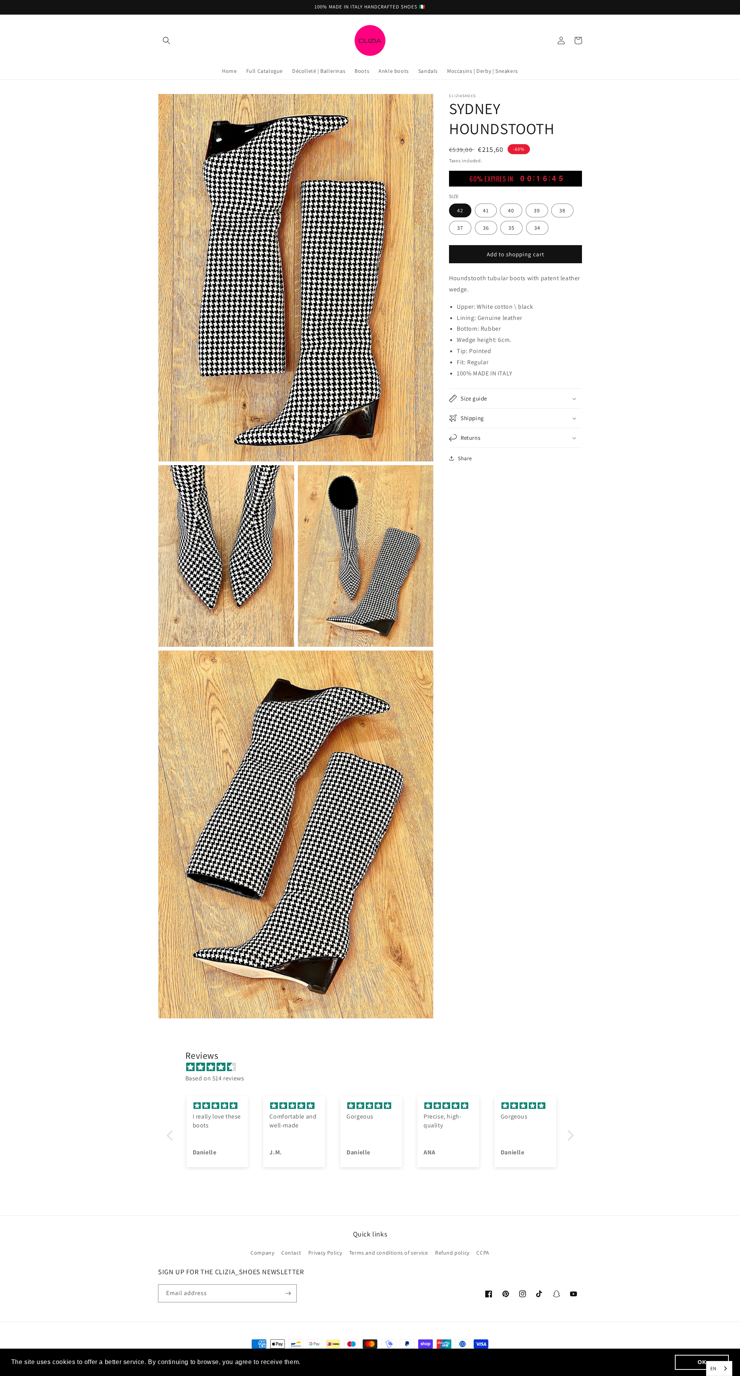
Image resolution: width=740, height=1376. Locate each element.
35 (511, 227)
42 (460, 210)
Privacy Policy (325, 1252)
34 (537, 227)
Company (262, 1252)
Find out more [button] (324, 1362)
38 (562, 210)
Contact (291, 1252)
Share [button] (465, 458)
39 (537, 210)
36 (486, 227)
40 (511, 210)
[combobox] (719, 1368)
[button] (166, 40)
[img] (374, 1067)
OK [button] (702, 1362)
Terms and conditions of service (388, 1252)
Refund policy (452, 1252)
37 (460, 227)
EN (713, 1368)
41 (486, 210)
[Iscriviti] (287, 1293)
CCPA (482, 1252)
